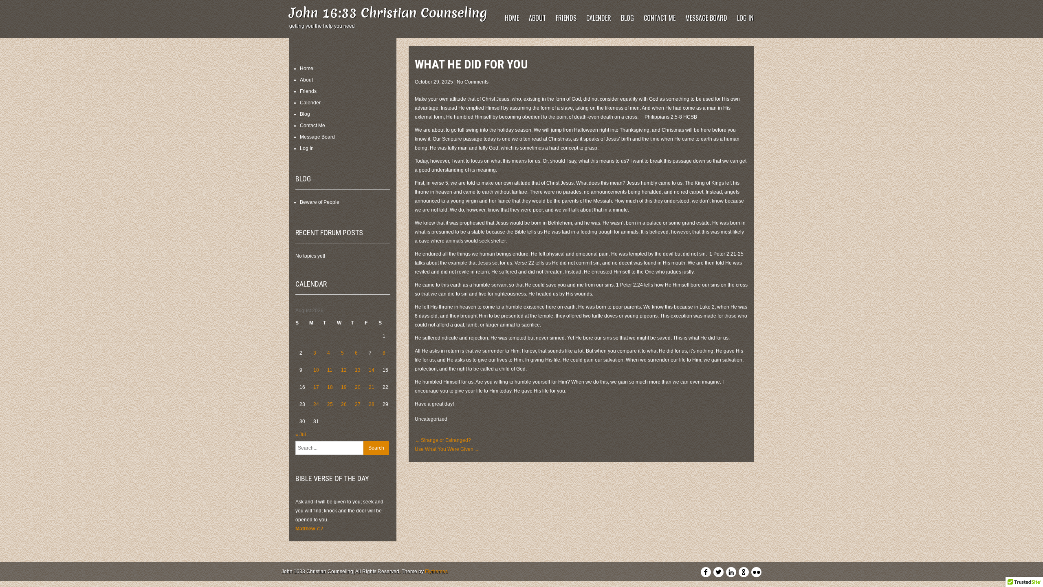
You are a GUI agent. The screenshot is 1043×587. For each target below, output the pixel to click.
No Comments (472, 82)
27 (358, 404)
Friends (566, 18)
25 (330, 404)
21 (371, 387)
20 (358, 387)
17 (316, 387)
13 (358, 370)
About (537, 18)
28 (371, 404)
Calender (598, 18)
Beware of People (319, 202)
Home (512, 18)
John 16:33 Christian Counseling (388, 13)
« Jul (300, 434)
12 (344, 370)
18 (330, 387)
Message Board (706, 18)
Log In (745, 18)
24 (316, 404)
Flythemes (436, 571)
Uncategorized (431, 419)
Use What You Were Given (447, 449)
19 (344, 387)
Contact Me (660, 18)
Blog (627, 18)
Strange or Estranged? (443, 440)
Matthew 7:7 (309, 529)
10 (316, 370)
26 (344, 404)
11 (329, 370)
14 (371, 370)
